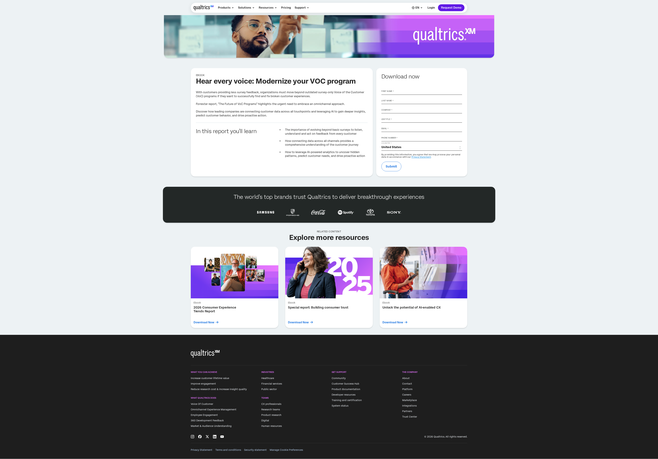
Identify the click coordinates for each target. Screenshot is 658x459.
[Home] (203, 8)
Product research (271, 415)
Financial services (271, 383)
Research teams (270, 409)
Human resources (271, 426)
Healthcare (267, 378)
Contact (407, 383)
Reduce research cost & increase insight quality (219, 389)
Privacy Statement (421, 157)
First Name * (387, 91)
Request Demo (451, 7)
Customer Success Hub (345, 383)
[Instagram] (192, 436)
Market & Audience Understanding (211, 426)
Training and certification (347, 400)
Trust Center (409, 416)
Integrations (409, 405)
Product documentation (346, 389)
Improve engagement (203, 383)
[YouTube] (222, 436)
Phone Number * (389, 138)
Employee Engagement (204, 415)
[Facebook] (200, 436)
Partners (407, 411)
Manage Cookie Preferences (286, 450)
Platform (407, 389)
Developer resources (343, 394)
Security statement (255, 450)
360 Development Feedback (207, 420)
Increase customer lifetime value (210, 378)
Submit (391, 166)
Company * (386, 110)
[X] (207, 436)
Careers (406, 394)
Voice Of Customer (202, 404)
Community (339, 378)
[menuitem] (226, 7)
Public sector (269, 389)
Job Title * (386, 119)
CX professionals (271, 404)
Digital (265, 420)
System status (340, 405)
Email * (385, 128)
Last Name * (387, 101)
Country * (386, 143)
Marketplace (409, 400)
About (406, 378)
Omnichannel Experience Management (213, 409)
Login (431, 7)
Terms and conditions (228, 450)
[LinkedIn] (214, 436)
